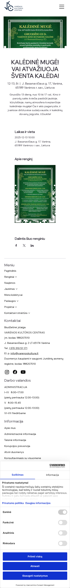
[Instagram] (7, 372)
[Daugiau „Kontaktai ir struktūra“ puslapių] (29, 313)
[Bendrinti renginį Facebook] (16, 245)
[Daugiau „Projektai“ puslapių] (16, 307)
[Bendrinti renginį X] (24, 245)
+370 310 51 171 (18, 348)
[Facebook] (15, 372)
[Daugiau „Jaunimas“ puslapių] (16, 289)
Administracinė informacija (20, 434)
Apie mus (10, 428)
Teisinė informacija (15, 440)
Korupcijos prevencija (17, 446)
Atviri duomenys (14, 452)
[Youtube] (23, 372)
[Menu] (62, 7)
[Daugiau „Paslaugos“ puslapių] (17, 301)
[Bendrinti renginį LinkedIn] (32, 245)
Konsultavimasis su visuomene (22, 458)
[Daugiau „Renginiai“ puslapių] (16, 277)
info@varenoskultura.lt (24, 353)
